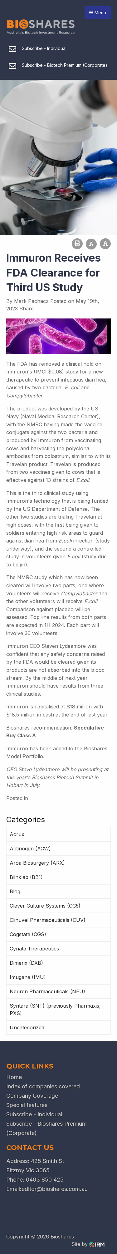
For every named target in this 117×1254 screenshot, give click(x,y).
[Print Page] (77, 243)
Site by (80, 1244)
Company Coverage (32, 1095)
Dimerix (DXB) (26, 963)
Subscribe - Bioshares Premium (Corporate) (46, 1128)
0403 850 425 (45, 1179)
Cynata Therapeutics (34, 948)
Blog (15, 891)
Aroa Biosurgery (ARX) (37, 863)
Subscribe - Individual (34, 1114)
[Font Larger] (105, 243)
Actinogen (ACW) (30, 848)
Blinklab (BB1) (26, 877)
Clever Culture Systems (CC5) (45, 906)
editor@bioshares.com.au (55, 1189)
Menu (99, 12)
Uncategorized (27, 1027)
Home (14, 1077)
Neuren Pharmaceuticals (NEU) (47, 991)
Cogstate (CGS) (28, 934)
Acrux (17, 834)
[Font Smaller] (91, 244)
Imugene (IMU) (28, 977)
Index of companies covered (43, 1086)
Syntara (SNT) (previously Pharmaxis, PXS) (55, 1009)
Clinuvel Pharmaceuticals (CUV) (47, 920)
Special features (26, 1105)
